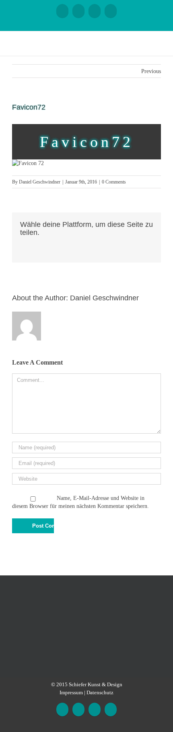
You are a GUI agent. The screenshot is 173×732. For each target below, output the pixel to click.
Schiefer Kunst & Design (95, 684)
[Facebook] (62, 11)
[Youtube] (78, 11)
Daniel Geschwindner (39, 182)
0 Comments (114, 182)
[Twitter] (35, 244)
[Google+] (95, 11)
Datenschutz (99, 692)
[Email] (111, 11)
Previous (151, 71)
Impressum (71, 692)
